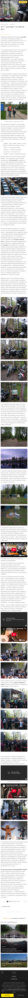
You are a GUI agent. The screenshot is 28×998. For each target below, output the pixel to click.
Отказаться (20, 995)
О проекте (14, 976)
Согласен (7, 995)
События (12, 24)
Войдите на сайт (6, 918)
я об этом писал (13, 160)
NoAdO (10, 901)
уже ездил (23, 37)
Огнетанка (5, 245)
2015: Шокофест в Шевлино (12, 936)
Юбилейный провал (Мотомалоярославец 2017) (12, 950)
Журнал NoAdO (4, 24)
